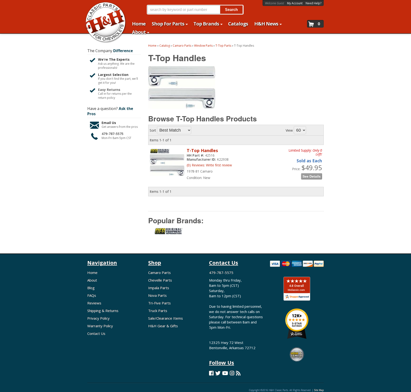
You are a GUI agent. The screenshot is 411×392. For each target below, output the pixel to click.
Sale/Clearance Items (165, 318)
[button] (195, 9)
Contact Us (96, 333)
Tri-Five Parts (159, 303)
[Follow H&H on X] (217, 373)
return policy (106, 98)
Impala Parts (158, 287)
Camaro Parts (159, 272)
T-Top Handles (202, 150)
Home (92, 272)
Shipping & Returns (102, 310)
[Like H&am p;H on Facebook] (211, 373)
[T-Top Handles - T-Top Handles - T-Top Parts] (167, 178)
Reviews (94, 303)
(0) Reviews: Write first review (209, 165)
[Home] (103, 6)
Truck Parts (157, 310)
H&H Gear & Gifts (163, 325)
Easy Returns (109, 89)
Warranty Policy (100, 325)
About (92, 280)
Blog (91, 287)
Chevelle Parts (160, 280)
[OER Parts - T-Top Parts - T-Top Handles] (168, 234)
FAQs (91, 295)
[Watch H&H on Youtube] (225, 373)
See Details (312, 176)
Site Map (319, 390)
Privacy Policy (98, 318)
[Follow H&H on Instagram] (232, 373)
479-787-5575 (112, 133)
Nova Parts (157, 295)
